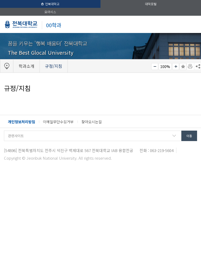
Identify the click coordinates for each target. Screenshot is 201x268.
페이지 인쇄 (190, 66)
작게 (154, 66)
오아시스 (50, 11)
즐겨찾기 (183, 66)
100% (165, 66)
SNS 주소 (197, 66)
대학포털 (151, 4)
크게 (175, 66)
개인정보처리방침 (21, 121)
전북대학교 (52, 4)
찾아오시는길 (91, 121)
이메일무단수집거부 (58, 121)
